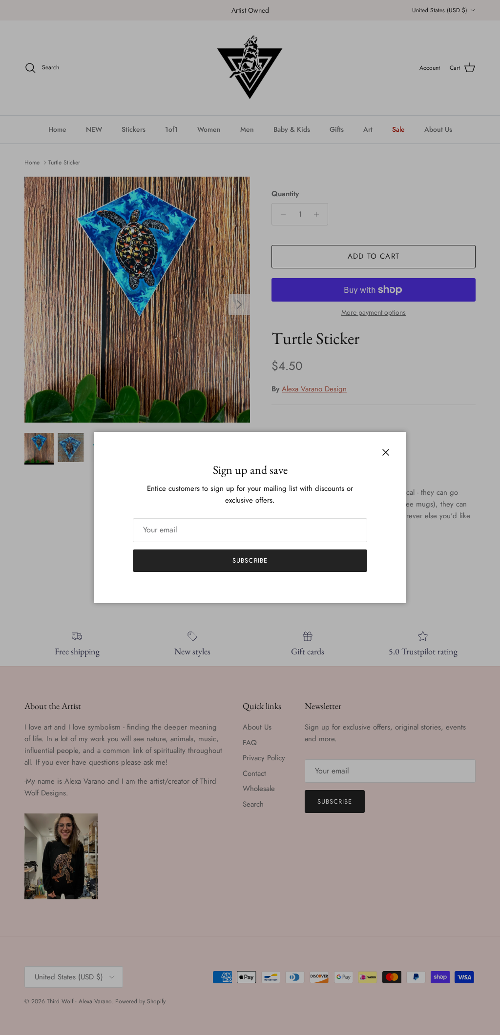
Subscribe (249, 560)
